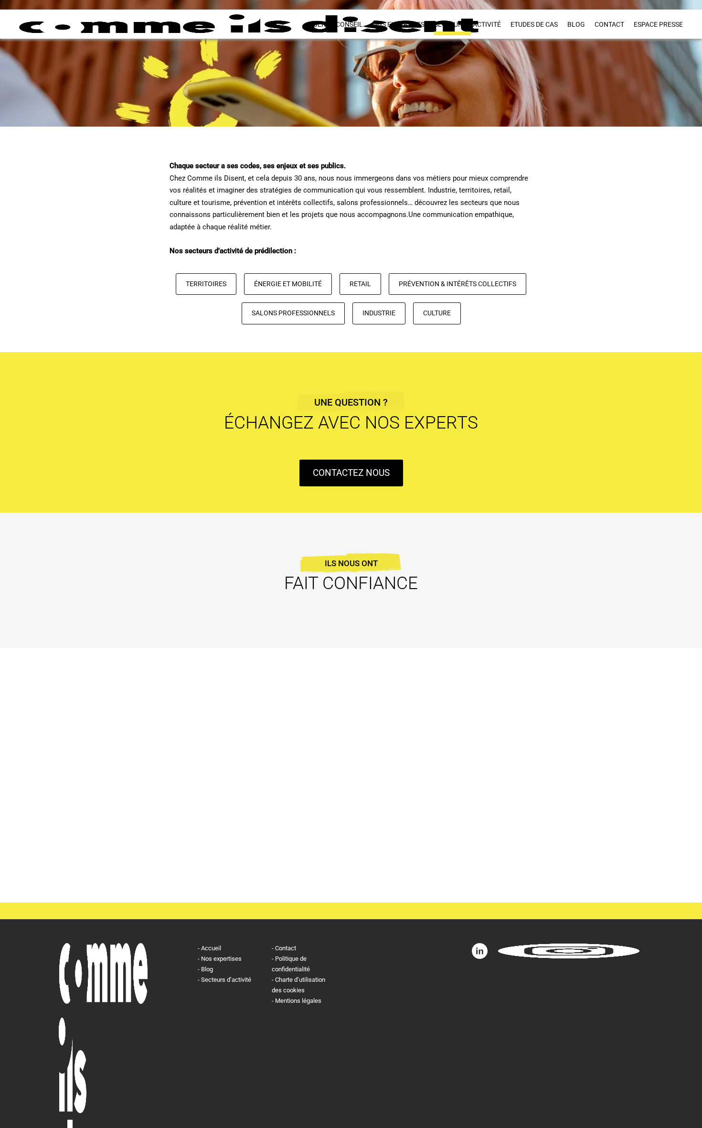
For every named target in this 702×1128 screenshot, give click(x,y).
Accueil (211, 948)
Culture (437, 313)
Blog (576, 24)
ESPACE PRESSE (658, 24)
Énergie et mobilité (288, 284)
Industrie (378, 313)
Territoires (206, 284)
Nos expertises (398, 24)
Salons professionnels (293, 313)
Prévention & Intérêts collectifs (457, 284)
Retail (360, 284)
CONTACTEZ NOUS (351, 472)
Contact (609, 24)
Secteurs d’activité (467, 24)
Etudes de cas (534, 24)
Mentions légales (298, 1000)
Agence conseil (335, 24)
